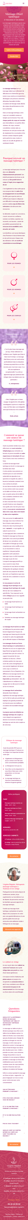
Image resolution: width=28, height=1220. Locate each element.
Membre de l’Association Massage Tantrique (14, 1172)
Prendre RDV (14, 56)
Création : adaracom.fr (19, 1216)
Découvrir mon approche (13, 929)
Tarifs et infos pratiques (14, 50)
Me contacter (14, 856)
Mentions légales (10, 1214)
